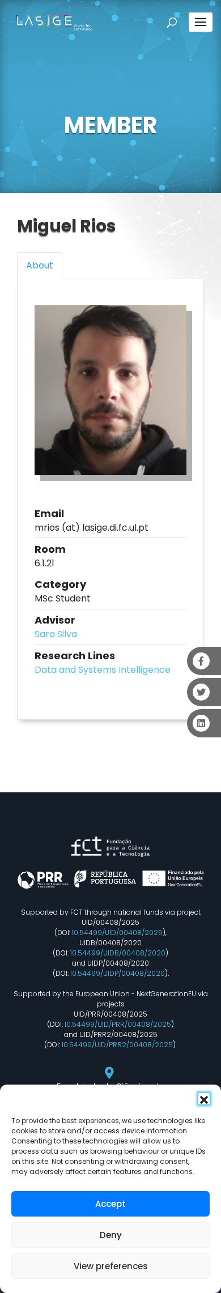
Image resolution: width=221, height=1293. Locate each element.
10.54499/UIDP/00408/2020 (117, 973)
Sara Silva (56, 634)
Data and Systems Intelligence (103, 669)
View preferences (111, 1266)
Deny (111, 1235)
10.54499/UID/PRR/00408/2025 (118, 1024)
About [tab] (39, 265)
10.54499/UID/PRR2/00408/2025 (117, 1044)
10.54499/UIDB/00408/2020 (117, 953)
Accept (110, 1204)
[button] (204, 1098)
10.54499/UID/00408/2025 (117, 932)
